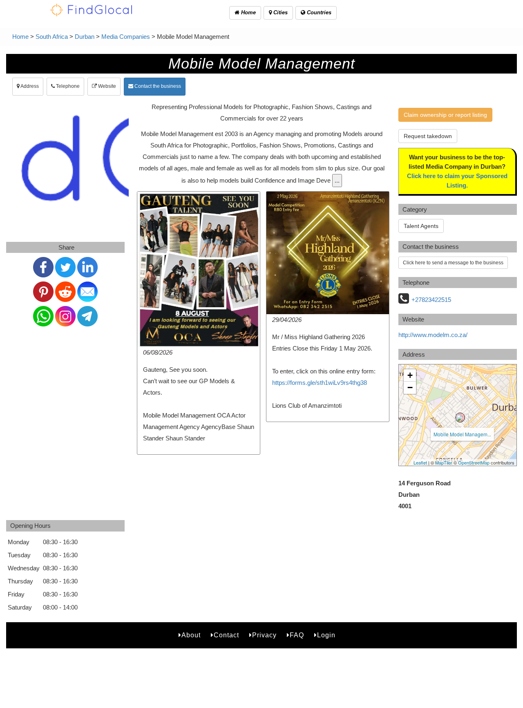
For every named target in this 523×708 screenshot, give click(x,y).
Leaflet (420, 462)
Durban (84, 36)
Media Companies (125, 36)
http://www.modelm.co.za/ (432, 334)
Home (247, 12)
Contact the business (157, 86)
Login (326, 635)
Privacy (264, 635)
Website (106, 86)
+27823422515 (431, 299)
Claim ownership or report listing (445, 115)
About (191, 635)
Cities (280, 12)
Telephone (67, 86)
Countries (318, 12)
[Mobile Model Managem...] (460, 417)
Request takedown (428, 136)
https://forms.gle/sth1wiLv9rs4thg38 (319, 382)
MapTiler (443, 462)
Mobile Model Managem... (462, 434)
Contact (226, 635)
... (337, 180)
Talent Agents (421, 226)
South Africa (52, 36)
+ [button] (410, 375)
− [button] (410, 387)
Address (29, 86)
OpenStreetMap (473, 462)
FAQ (297, 635)
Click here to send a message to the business (453, 263)
